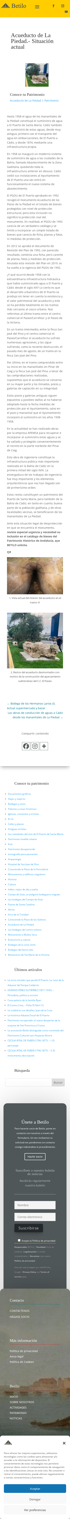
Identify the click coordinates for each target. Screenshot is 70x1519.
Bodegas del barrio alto (20, 949)
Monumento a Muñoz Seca (22, 934)
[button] (64, 1443)
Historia (12, 879)
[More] (44, 746)
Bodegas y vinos (16, 804)
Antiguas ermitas (17, 829)
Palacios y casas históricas (22, 809)
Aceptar (35, 1489)
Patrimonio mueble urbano (22, 839)
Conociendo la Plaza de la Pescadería (28, 869)
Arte (10, 844)
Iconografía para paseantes (23, 854)
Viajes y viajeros (16, 799)
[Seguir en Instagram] (63, 6)
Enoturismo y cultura (19, 939)
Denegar (35, 1499)
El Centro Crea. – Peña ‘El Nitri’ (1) (26, 1005)
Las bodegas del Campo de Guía (25, 899)
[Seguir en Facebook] (53, 6)
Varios (11, 909)
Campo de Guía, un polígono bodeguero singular (34, 894)
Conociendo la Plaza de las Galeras (27, 919)
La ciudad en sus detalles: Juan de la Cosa (30, 1010)
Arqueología (14, 859)
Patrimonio (51, 100)
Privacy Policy (30, 1272)
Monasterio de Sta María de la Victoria (28, 954)
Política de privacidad (43, 1240)
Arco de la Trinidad (18, 914)
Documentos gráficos (19, 793)
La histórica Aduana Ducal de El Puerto (28, 1015)
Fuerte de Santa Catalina (21, 904)
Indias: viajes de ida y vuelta (23, 889)
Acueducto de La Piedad (25, 100)
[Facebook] (26, 746)
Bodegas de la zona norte (22, 944)
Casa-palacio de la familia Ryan (24, 1000)
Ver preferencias (35, 1510)
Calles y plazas (16, 824)
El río (10, 819)
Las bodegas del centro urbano (24, 929)
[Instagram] (35, 746)
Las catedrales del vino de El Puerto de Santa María (35, 834)
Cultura (12, 884)
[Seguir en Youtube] (66, 12)
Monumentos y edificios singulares (27, 874)
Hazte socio (35, 1156)
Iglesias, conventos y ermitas (23, 814)
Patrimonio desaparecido (21, 849)
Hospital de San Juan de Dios (23, 864)
